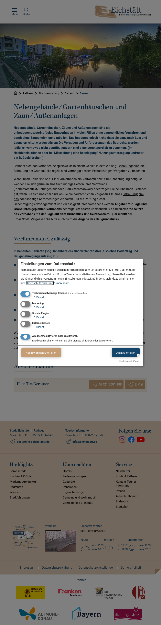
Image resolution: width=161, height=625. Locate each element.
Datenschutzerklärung (39, 283)
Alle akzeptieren (125, 352)
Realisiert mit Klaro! (129, 361)
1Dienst (38, 297)
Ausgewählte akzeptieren (41, 352)
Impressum (62, 283)
